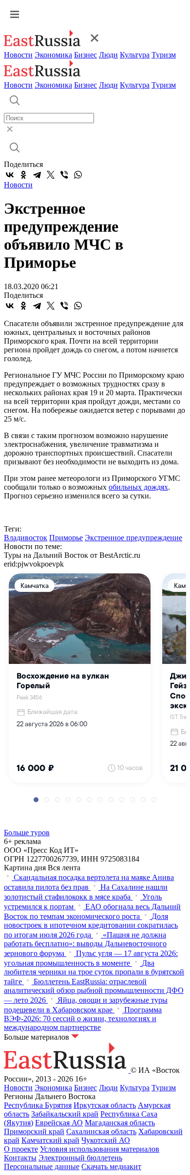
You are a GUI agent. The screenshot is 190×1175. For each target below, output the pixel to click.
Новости (18, 55)
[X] (51, 175)
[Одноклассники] (23, 175)
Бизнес (85, 55)
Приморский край (34, 1131)
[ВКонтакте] (10, 175)
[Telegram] (37, 175)
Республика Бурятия (38, 1105)
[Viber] (64, 175)
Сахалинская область (101, 1131)
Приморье (66, 537)
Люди (108, 55)
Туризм (164, 55)
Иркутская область (105, 1105)
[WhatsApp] (78, 175)
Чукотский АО (105, 1140)
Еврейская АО (59, 1123)
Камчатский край (50, 1140)
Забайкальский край (64, 1114)
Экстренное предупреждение (133, 537)
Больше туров (27, 832)
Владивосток (25, 537)
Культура (135, 55)
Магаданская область (120, 1123)
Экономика (53, 55)
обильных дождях (138, 487)
